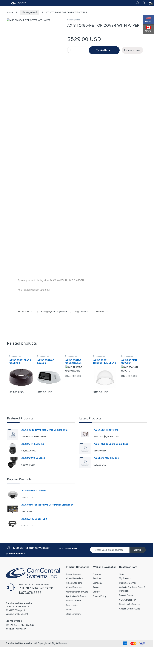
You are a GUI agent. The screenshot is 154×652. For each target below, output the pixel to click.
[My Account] (143, 3)
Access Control (73, 600)
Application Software (76, 596)
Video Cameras (73, 574)
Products (97, 574)
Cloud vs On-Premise (129, 604)
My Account (125, 578)
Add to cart (106, 50)
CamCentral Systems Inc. (19, 643)
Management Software (77, 591)
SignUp (137, 549)
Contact (96, 591)
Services (97, 578)
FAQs (121, 574)
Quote (96, 587)
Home (10, 12)
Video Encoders (74, 583)
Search (137, 3)
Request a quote (132, 50)
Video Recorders (74, 578)
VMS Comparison (127, 600)
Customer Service (128, 583)
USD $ (147, 21)
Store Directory (73, 614)
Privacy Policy (99, 596)
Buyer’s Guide (126, 595)
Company (97, 583)
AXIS (105, 311)
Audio (69, 609)
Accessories (72, 605)
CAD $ (147, 31)
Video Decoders (74, 587)
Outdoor (84, 311)
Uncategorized (29, 12)
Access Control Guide (129, 608)
